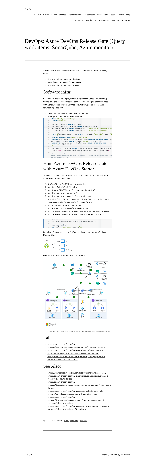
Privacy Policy (124, 15)
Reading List (91, 20)
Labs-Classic (109, 15)
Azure (66, 420)
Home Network (75, 15)
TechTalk (115, 20)
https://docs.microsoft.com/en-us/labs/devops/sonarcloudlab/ (75, 350)
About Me (126, 20)
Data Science (60, 15)
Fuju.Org (28, 9)
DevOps (83, 420)
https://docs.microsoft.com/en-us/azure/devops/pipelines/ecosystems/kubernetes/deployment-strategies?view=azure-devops (76, 400)
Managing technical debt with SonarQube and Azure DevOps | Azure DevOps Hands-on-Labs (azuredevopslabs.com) (75, 105)
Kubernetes (90, 15)
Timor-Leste (77, 20)
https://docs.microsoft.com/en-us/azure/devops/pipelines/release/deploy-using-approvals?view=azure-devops (79, 385)
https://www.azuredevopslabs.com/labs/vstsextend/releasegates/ (76, 373)
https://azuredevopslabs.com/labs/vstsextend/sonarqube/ (73, 353)
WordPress (125, 455)
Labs (99, 15)
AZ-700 (37, 15)
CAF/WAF (47, 15)
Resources (103, 20)
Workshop (74, 420)
